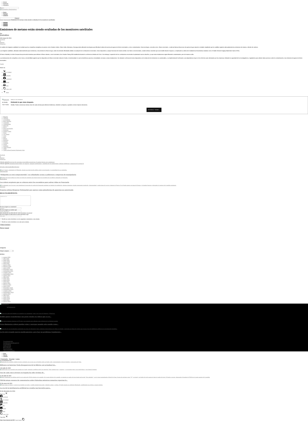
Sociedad (7, 344)
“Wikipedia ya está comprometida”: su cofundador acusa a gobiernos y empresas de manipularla (38, 175)
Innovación (7, 20)
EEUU (5, 127)
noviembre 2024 (8, 289)
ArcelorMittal (6, 120)
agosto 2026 (6, 257)
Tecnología (5, 25)
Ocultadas (5, 143)
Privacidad (11, 359)
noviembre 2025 (8, 271)
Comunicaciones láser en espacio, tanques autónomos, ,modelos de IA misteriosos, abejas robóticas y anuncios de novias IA (46, 163)
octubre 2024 (7, 291)
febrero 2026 (7, 266)
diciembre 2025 (8, 269)
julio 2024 (6, 295)
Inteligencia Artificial (11, 343)
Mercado (7, 347)
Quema (5, 144)
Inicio (5, 2)
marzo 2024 (6, 301)
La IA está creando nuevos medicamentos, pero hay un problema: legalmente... (31, 332)
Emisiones (5, 130)
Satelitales (5, 146)
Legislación (5, 24)
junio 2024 (6, 297)
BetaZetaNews (4, 35)
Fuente (2, 64)
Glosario (6, 5)
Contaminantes (7, 124)
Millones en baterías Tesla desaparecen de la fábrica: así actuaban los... (28, 365)
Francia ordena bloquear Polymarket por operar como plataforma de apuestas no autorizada (36, 190)
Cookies (17, 359)
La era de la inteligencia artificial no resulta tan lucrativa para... (25, 388)
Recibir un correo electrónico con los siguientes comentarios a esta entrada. (21, 219)
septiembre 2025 (8, 274)
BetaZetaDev (4, 359)
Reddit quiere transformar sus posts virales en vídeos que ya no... (25, 316)
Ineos (4, 137)
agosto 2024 (6, 294)
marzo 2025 (6, 283)
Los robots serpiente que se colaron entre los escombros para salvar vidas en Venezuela (34, 182)
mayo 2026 (6, 262)
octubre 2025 (7, 272)
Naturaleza (3, 179)
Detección (5, 125)
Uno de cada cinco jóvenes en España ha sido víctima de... (22, 373)
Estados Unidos (7, 131)
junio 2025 (6, 278)
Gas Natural (6, 134)
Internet (2, 187)
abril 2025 (6, 281)
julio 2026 (6, 259)
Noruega (5, 141)
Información (4, 171)
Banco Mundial (7, 121)
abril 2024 (6, 300)
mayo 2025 (6, 280)
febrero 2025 (7, 285)
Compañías (6, 122)
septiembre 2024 (8, 292)
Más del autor (15, 167)
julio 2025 (6, 277)
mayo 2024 (6, 298)
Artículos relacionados (6, 167)
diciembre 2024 (8, 288)
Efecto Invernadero (8, 128)
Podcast (5, 3)
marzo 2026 (6, 265)
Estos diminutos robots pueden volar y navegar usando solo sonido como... (29, 324)
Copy (18, 420)
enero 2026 (6, 268)
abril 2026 (6, 263)
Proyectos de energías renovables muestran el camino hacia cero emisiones (31, 162)
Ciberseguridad (9, 350)
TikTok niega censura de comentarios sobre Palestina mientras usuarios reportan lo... (34, 380)
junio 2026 (6, 260)
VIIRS (5, 148)
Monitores (5, 140)
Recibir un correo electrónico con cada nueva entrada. (15, 222)
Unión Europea (7, 147)
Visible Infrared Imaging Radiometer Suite (14, 150)
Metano (5, 138)
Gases (4, 135)
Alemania (5, 118)
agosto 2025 (6, 275)
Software (7, 346)
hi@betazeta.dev (11, 307)
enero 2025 (6, 286)
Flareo (4, 133)
